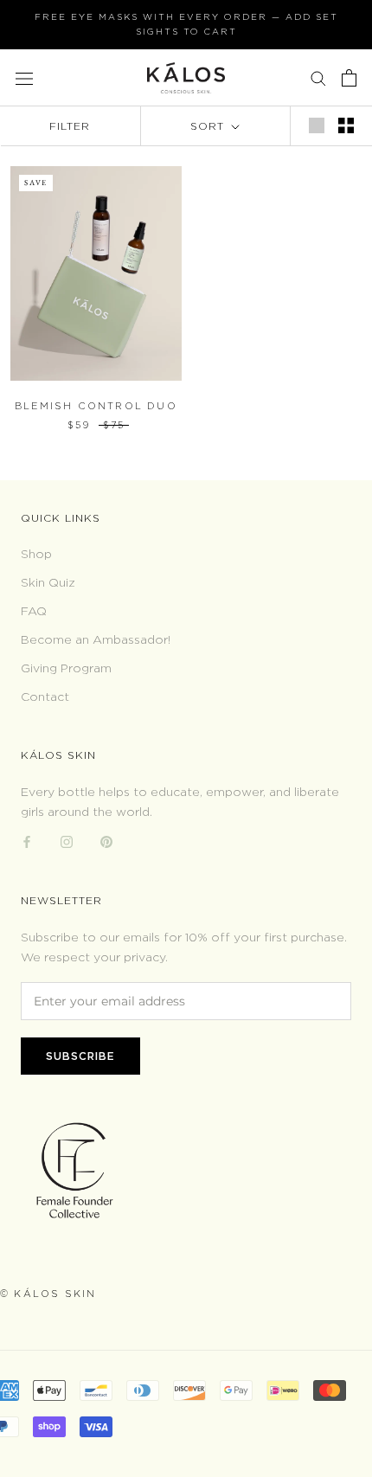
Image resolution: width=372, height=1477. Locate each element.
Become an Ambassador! (95, 639)
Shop (36, 553)
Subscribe (80, 1056)
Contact (45, 696)
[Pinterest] (106, 841)
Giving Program (66, 667)
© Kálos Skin (48, 1293)
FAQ (34, 610)
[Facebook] (27, 841)
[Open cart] (349, 78)
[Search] (318, 77)
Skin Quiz (48, 581)
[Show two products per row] (346, 125)
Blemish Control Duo (96, 406)
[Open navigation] (24, 77)
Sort (209, 126)
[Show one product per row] (316, 125)
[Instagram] (67, 841)
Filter (69, 126)
